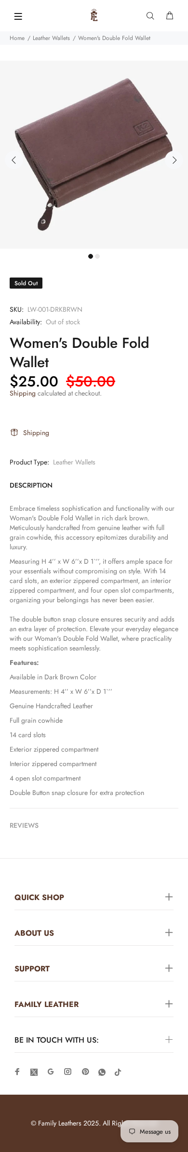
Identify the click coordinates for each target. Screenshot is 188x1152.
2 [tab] (97, 256)
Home (17, 38)
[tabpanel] (94, 155)
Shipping (23, 393)
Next (174, 160)
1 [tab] (90, 256)
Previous (14, 160)
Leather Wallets (51, 38)
